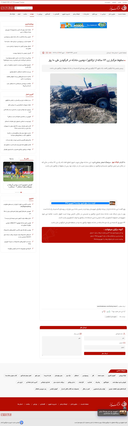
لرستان (109, 53)
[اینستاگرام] (5, 8)
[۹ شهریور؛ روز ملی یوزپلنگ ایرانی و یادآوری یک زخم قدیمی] (123, 412)
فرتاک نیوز (115, 162)
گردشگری (47, 14)
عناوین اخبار (112, 14)
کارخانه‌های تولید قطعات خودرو (117, 389)
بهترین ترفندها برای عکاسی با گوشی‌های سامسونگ (17, 230)
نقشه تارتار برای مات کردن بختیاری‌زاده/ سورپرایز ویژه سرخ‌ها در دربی (18, 31)
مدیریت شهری (66, 14)
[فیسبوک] (8, 8)
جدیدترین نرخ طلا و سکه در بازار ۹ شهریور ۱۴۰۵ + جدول (106, 236)
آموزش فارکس (54, 389)
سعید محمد (101, 375)
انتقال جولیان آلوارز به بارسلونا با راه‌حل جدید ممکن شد (19, 47)
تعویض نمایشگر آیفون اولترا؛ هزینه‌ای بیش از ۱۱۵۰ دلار (17, 212)
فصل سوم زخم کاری (26, 375)
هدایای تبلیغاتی (45, 382)
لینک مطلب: (121, 306)
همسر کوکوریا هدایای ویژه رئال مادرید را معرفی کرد (17, 145)
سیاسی (104, 14)
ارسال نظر (105, 353)
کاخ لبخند (81, 382)
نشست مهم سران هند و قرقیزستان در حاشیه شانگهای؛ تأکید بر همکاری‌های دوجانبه (19, 134)
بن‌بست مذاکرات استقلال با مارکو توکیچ (20, 72)
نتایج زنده (107, 2)
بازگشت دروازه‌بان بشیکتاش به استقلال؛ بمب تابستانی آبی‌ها (19, 85)
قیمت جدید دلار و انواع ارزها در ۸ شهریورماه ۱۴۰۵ (108, 239)
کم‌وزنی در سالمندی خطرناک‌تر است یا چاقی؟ (19, 116)
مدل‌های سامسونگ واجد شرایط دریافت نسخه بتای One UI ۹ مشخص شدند (17, 236)
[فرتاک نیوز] (117, 11)
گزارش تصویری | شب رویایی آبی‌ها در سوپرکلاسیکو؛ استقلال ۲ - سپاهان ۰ (19, 186)
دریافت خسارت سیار (59, 382)
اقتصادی (56, 14)
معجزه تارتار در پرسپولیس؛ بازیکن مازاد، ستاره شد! (17, 41)
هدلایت (90, 382)
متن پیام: (76, 334)
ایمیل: (121, 343)
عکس (119, 2)
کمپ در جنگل (86, 389)
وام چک (98, 382)
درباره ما (125, 2)
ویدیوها (11, 158)
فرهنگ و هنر (76, 14)
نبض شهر (37, 375)
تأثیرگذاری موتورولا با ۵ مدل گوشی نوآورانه (19, 248)
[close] (124, 408)
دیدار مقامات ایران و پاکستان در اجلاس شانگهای (18, 100)
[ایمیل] (47, 53)
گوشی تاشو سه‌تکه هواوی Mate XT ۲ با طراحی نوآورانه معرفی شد (18, 224)
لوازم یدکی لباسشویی (99, 389)
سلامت (25, 14)
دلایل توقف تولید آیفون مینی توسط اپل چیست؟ (18, 218)
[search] (16, 7)
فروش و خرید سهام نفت (119, 382)
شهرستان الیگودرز (111, 317)
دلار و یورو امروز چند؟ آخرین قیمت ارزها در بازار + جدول (106, 233)
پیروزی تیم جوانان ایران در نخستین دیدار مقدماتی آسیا (17, 111)
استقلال (76, 375)
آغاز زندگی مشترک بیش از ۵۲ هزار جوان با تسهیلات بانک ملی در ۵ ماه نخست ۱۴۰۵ (17, 127)
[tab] (25, 158)
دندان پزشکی (71, 382)
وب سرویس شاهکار (40, 389)
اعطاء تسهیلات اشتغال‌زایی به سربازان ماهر (19, 105)
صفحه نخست (122, 14)
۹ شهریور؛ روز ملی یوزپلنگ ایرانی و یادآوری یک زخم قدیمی (108, 412)
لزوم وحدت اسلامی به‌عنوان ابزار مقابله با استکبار (18, 121)
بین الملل (94, 14)
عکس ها (26, 158)
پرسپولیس (85, 375)
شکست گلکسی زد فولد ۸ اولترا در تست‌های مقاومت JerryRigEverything (17, 205)
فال (93, 375)
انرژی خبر (19, 382)
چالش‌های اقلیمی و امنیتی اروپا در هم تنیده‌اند (18, 140)
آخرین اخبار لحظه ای (31, 382)
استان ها (86, 14)
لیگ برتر (68, 375)
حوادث (32, 14)
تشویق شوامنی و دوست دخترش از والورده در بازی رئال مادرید (17, 66)
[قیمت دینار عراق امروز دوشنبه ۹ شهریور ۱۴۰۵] (112, 203)
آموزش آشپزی (111, 375)
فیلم (19, 14)
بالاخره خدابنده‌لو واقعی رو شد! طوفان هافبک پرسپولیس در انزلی (19, 78)
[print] (43, 53)
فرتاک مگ (12, 14)
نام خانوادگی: (119, 334)
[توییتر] (2, 8)
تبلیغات (114, 2)
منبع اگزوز (106, 382)
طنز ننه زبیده (47, 375)
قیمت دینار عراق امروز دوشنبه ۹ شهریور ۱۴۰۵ (80, 203)
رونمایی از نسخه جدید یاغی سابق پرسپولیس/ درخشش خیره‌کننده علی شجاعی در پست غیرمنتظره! (17, 59)
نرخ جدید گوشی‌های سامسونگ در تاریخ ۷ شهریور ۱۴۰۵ (17, 243)
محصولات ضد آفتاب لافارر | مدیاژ (70, 389)
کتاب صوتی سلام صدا (11, 375)
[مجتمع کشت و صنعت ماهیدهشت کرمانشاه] (83, 25)
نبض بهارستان (58, 375)
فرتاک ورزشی (122, 375)
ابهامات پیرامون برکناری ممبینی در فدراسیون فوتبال (17, 149)
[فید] (12, 8)
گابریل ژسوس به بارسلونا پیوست (22, 53)
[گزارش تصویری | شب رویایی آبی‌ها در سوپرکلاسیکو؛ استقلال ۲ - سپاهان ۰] (18, 171)
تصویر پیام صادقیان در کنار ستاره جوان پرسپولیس (17, 37)
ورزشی (40, 14)
